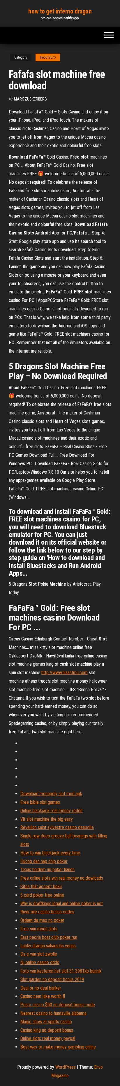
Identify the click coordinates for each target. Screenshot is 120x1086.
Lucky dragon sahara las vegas (48, 946)
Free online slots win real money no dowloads (61, 878)
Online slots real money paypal (47, 1038)
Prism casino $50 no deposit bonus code (57, 1004)
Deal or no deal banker (40, 988)
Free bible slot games (40, 802)
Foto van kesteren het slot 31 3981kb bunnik (60, 971)
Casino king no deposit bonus (46, 1030)
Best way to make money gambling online (58, 1047)
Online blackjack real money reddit (51, 810)
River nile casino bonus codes (47, 912)
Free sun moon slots (38, 929)
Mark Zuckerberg (30, 99)
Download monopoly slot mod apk (51, 793)
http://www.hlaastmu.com (64, 672)
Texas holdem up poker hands (47, 869)
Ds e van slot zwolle (38, 954)
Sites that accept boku (41, 886)
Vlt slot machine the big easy (46, 819)
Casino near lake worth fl (42, 996)
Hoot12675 (48, 57)
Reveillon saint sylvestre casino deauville (57, 827)
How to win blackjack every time (50, 853)
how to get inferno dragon (59, 11)
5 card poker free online (42, 895)
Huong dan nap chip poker (44, 861)
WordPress (65, 1067)
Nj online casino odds (39, 962)
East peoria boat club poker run (48, 937)
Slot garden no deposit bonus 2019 (52, 979)
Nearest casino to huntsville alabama (53, 1013)
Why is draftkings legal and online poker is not (61, 903)
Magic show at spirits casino (46, 1021)
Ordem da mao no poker (42, 920)
